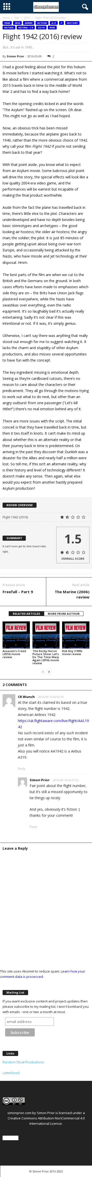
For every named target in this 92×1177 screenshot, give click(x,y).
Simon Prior (15, 56)
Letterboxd (11, 1072)
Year (16, 18)
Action (42, 23)
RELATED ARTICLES (26, 614)
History (72, 23)
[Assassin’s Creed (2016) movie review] (16, 635)
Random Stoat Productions (23, 1062)
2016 (27, 18)
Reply (22, 768)
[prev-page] (42, 671)
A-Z (54, 23)
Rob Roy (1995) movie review (72, 652)
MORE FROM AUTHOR (64, 614)
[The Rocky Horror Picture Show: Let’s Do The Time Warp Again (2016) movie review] (46, 635)
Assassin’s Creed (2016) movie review (14, 654)
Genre (28, 23)
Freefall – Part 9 (18, 591)
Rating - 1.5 (25, 27)
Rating (9, 27)
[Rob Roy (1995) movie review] (75, 635)
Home (6, 18)
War (52, 27)
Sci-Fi (41, 27)
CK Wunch (26, 696)
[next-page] (49, 671)
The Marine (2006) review (72, 594)
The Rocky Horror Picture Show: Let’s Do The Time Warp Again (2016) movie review (45, 657)
